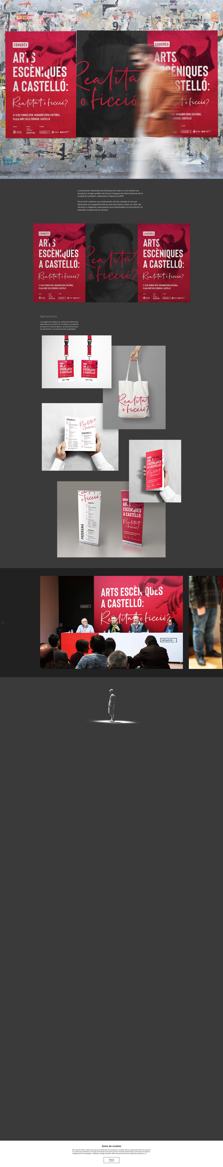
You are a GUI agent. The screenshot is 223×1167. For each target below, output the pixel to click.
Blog (184, 3)
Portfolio (175, 3)
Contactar (193, 3)
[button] (220, 623)
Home (155, 3)
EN (204, 3)
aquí (145, 1153)
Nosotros (164, 3)
